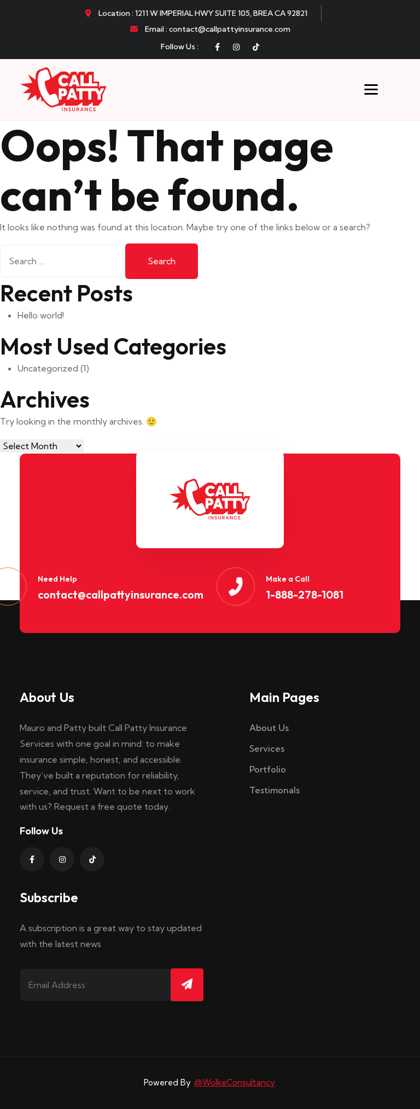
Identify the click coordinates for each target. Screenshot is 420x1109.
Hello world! (41, 315)
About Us (269, 727)
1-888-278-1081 (304, 594)
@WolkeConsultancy (234, 1082)
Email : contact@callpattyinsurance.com (216, 29)
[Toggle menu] (371, 89)
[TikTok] (256, 47)
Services (266, 748)
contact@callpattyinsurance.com (120, 594)
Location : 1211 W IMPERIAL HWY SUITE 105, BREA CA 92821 (202, 13)
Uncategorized (48, 368)
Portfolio (267, 769)
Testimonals (274, 790)
